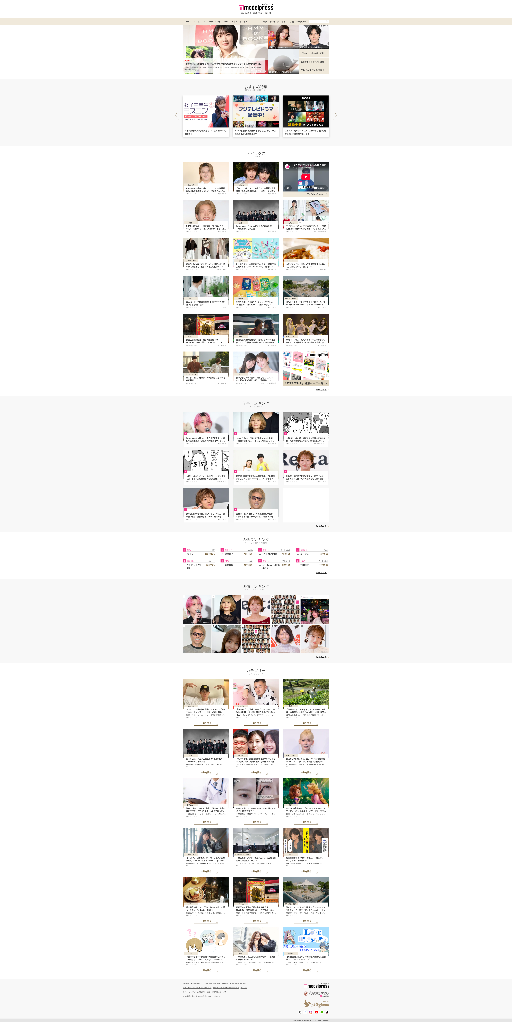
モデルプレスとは (197, 983)
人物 (292, 21)
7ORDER (304, 565)
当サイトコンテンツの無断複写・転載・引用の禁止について (204, 992)
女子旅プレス (302, 21)
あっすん (304, 554)
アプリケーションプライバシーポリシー (197, 987)
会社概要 (186, 983)
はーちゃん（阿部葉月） (271, 566)
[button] (335, 115)
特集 (265, 21)
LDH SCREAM (270, 554)
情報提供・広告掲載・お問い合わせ (226, 987)
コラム (226, 21)
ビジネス (243, 21)
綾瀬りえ (229, 554)
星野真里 (229, 565)
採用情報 (225, 983)
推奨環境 (216, 983)
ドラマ (284, 21)
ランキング (274, 21)
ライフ (234, 21)
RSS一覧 (244, 987)
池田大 (190, 554)
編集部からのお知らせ (238, 983)
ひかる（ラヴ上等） (194, 566)
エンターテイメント (212, 21)
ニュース (187, 21)
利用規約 (208, 983)
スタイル (197, 21)
